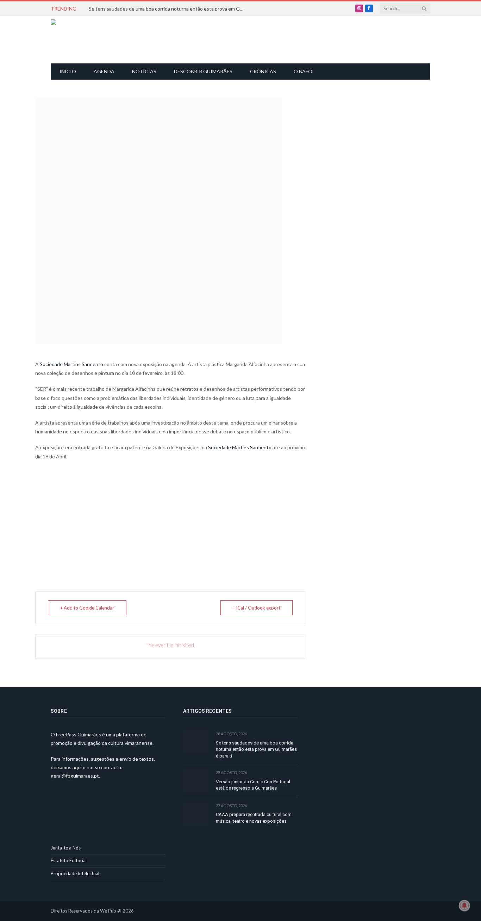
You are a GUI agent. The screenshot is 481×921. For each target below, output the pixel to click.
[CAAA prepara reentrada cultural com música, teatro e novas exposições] (196, 813)
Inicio (68, 71)
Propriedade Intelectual (75, 873)
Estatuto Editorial (69, 860)
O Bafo (303, 71)
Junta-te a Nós (66, 848)
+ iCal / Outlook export (256, 608)
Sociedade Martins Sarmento (71, 364)
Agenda (104, 71)
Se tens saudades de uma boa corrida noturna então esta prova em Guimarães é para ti (168, 9)
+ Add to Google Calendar (87, 608)
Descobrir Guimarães (203, 71)
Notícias (144, 71)
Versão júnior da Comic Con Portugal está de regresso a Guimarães (253, 785)
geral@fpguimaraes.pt (75, 776)
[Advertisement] (244, 39)
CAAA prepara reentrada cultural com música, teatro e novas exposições (254, 818)
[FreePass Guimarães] (85, 39)
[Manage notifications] (464, 905)
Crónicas (263, 71)
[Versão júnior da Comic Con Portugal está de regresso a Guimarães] (196, 780)
